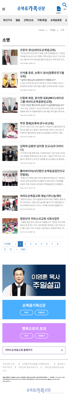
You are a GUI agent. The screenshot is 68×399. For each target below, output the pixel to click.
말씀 (18, 20)
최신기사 (7, 20)
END (23, 249)
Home (41, 30)
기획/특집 (42, 20)
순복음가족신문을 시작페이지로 (35, 364)
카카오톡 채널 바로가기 (28, 367)
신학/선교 (29, 20)
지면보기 (41, 312)
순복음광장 (56, 20)
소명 (62, 30)
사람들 (52, 30)
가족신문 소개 (8, 364)
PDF (26, 312)
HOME (7, 243)
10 (11, 249)
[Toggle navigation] (3, 9)
